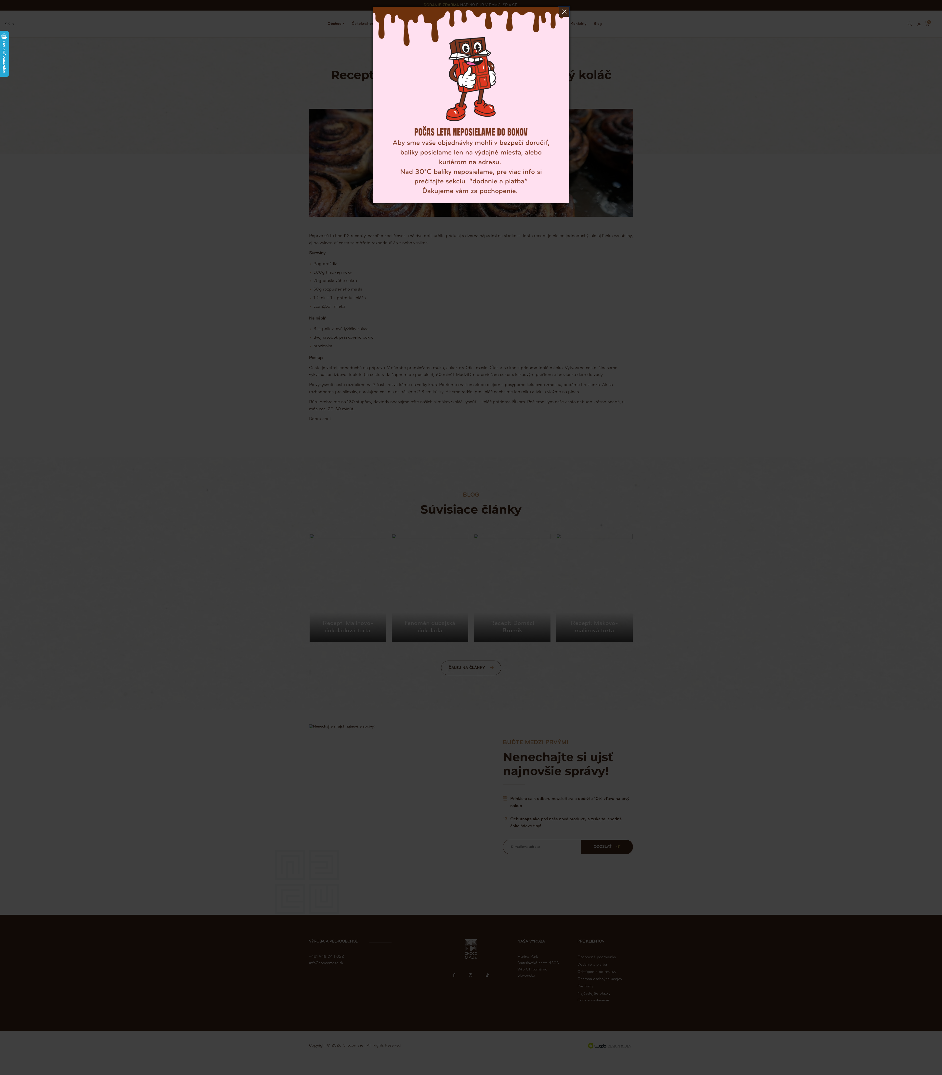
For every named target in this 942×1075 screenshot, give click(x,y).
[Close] (564, 12)
